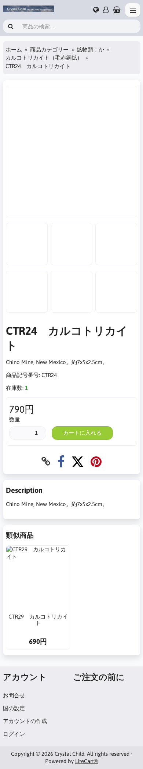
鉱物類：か (90, 49)
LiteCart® (86, 761)
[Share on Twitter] (78, 461)
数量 (14, 419)
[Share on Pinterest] (96, 461)
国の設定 (14, 708)
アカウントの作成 (25, 721)
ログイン (14, 734)
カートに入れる (82, 433)
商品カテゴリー (49, 49)
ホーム (14, 49)
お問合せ (14, 695)
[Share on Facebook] (61, 461)
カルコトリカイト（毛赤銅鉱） (44, 57)
